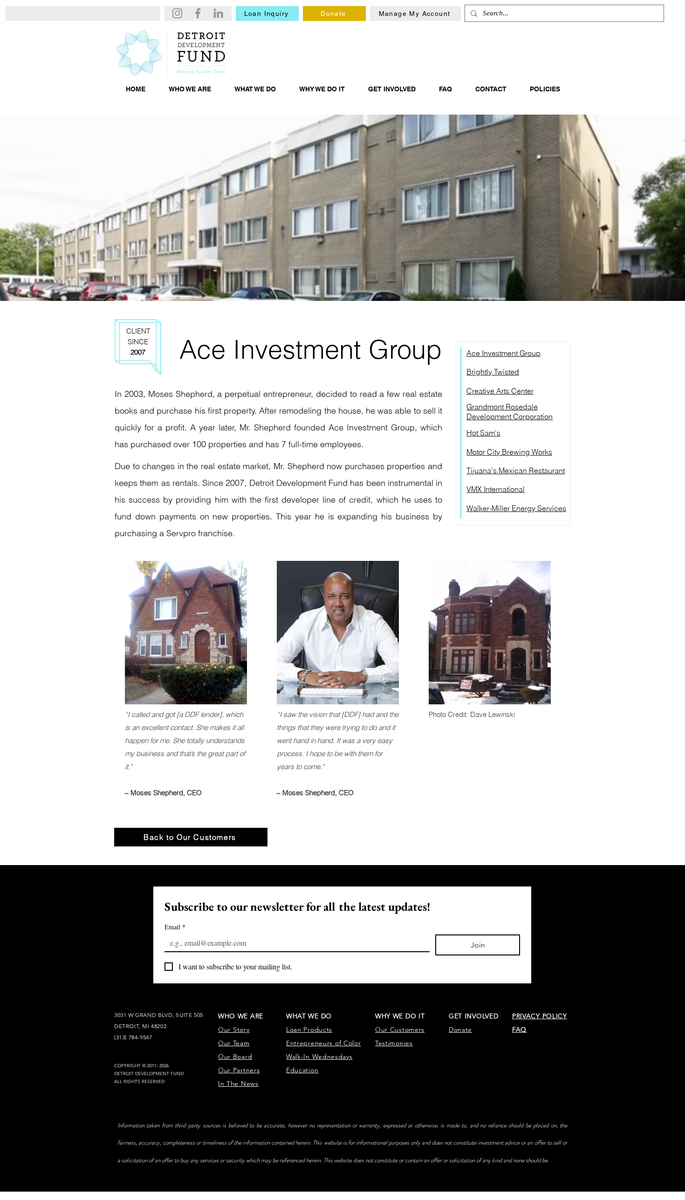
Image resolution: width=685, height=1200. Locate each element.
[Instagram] (177, 13)
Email (174, 927)
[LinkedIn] (218, 13)
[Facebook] (198, 13)
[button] (190, 89)
